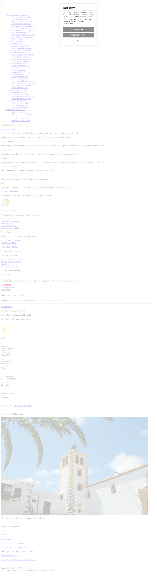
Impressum (80, 19)
